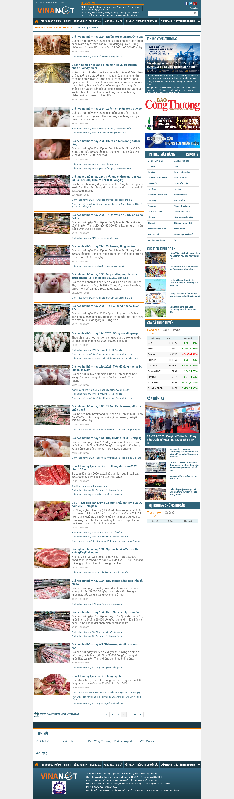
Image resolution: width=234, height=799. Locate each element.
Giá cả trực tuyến (160, 323)
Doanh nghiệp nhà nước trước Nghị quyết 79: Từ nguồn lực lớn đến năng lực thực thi (110, 8)
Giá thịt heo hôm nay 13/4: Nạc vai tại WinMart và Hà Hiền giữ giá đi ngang (106, 430)
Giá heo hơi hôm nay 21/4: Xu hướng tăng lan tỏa (95, 164)
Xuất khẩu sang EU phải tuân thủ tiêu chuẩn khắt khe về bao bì (110, 16)
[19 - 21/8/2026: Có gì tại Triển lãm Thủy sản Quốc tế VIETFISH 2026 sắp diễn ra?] (172, 432)
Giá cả (119, 21)
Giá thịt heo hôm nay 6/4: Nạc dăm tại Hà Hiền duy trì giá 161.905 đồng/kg (106, 692)
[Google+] (195, 4)
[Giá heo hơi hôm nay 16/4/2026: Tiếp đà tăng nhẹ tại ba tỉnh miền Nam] (52, 384)
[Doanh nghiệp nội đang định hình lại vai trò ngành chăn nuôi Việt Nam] (52, 82)
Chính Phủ (43, 741)
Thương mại (95, 21)
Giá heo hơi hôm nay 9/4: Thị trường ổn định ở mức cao (97, 490)
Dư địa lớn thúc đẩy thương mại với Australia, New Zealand (185, 294)
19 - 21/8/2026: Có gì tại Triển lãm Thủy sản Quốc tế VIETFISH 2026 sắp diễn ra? (171, 439)
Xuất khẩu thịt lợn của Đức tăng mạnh (89, 486)
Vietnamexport (123, 741)
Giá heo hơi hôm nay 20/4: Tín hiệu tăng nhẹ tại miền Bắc (98, 266)
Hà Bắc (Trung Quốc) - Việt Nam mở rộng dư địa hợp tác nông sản (184, 282)
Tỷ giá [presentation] (176, 330)
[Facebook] (186, 4)
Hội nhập (129, 21)
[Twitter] (190, 4)
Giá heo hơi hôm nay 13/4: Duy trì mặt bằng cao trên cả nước (100, 537)
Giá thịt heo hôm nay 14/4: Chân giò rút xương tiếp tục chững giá (102, 200)
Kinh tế (67, 21)
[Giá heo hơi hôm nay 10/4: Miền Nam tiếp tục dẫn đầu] (52, 629)
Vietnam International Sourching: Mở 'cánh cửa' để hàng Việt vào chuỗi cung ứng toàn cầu (184, 453)
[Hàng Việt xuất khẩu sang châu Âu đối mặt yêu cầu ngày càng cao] (155, 262)
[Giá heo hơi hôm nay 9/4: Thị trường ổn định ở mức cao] (52, 662)
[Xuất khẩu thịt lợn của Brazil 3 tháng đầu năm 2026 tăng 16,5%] (52, 483)
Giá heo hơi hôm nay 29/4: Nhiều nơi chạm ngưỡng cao (108, 36)
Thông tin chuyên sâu (147, 21)
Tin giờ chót (88, 3)
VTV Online (147, 741)
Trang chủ (36, 21)
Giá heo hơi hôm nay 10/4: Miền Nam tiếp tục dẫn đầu (97, 494)
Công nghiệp (80, 21)
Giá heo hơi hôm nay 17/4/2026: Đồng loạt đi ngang (105, 333)
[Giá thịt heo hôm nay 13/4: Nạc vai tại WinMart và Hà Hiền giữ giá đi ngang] (52, 566)
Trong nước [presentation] (154, 512)
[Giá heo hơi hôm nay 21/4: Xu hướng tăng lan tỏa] (52, 264)
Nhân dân (68, 741)
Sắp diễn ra (155, 399)
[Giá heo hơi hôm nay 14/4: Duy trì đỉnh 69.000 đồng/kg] (52, 455)
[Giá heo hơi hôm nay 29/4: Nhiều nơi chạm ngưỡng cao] (52, 54)
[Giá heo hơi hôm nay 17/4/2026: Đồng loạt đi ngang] (52, 351)
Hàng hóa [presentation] (153, 330)
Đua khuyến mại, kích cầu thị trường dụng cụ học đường (184, 268)
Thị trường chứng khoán (166, 506)
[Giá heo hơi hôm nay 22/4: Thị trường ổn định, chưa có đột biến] (52, 232)
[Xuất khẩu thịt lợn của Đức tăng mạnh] (52, 693)
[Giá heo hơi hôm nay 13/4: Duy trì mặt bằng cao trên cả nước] (52, 598)
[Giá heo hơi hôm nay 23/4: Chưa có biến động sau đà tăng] (52, 158)
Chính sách (166, 21)
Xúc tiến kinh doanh (184, 21)
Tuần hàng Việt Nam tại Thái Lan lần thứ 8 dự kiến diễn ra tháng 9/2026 (183, 492)
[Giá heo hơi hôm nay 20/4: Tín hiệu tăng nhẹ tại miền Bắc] (52, 323)
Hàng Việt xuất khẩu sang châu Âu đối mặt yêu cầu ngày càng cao (185, 256)
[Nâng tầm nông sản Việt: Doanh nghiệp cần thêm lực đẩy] (155, 316)
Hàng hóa (109, 21)
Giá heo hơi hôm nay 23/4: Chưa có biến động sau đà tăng (99, 133)
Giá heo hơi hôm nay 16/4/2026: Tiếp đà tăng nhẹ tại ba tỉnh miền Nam (105, 358)
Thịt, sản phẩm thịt (87, 27)
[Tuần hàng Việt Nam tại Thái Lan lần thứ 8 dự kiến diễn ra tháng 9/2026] (155, 499)
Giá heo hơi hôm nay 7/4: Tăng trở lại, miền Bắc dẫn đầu (98, 703)
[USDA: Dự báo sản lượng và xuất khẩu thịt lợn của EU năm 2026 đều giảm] (52, 520)
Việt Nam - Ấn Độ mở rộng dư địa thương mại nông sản (110, 12)
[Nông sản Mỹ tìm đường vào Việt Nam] (155, 485)
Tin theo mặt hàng (161, 155)
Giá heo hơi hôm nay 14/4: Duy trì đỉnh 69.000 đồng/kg (97, 350)
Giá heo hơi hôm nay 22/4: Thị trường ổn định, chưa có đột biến (101, 128)
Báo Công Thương (99, 741)
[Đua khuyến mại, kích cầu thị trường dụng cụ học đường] (155, 276)
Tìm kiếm (193, 9)
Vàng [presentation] (166, 330)
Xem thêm (199, 21)
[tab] (153, 330)
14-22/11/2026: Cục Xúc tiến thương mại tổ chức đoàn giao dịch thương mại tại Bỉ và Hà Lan (184, 466)
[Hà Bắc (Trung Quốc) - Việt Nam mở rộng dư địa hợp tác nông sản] (155, 289)
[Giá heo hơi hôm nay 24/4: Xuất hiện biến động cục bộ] (52, 126)
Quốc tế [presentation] (169, 512)
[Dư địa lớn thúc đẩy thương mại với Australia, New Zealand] (155, 303)
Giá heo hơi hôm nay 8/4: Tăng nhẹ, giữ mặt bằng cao (97, 632)
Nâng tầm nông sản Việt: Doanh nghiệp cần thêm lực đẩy (183, 309)
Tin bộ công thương (51, 21)
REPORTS (192, 155)
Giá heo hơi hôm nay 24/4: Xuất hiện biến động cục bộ (97, 56)
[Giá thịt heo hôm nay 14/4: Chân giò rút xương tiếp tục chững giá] (52, 424)
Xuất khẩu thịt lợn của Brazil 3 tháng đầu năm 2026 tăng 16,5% (101, 390)
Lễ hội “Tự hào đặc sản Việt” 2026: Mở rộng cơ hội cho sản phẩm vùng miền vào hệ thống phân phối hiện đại (172, 77)
